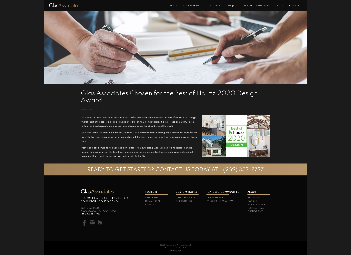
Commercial (214, 5)
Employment (255, 211)
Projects (233, 5)
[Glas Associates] (64, 6)
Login (179, 251)
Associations (256, 204)
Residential (152, 197)
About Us (253, 197)
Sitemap (173, 251)
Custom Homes (192, 5)
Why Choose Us (185, 197)
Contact (294, 5)
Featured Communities (256, 5)
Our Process (184, 201)
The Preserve (214, 197)
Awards (252, 201)
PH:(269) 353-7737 (90, 213)
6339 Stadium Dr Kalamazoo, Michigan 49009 (99, 209)
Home (173, 5)
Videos (149, 204)
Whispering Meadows (220, 201)
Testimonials (255, 208)
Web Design (168, 248)
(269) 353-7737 (243, 170)
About (279, 5)
